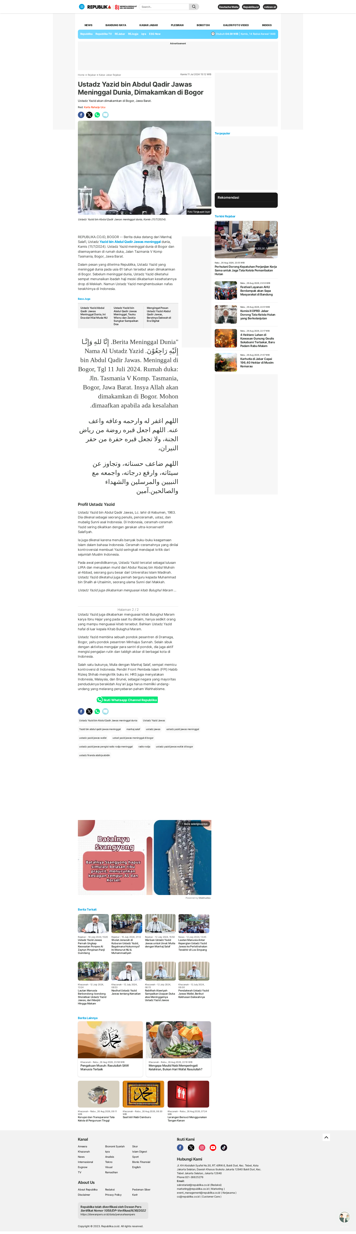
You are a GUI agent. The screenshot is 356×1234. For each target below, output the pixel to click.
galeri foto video (236, 25)
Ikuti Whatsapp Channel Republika (130, 700)
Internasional (85, 1161)
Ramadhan (111, 1172)
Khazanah (84, 1151)
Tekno (108, 1161)
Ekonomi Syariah (115, 1146)
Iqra (107, 1151)
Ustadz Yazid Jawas (154, 720)
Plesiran (177, 25)
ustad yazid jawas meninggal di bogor (133, 737)
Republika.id (250, 7)
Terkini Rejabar (225, 216)
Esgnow (83, 1167)
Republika (86, 33)
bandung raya (116, 25)
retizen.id (270, 7)
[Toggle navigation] (82, 7)
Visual (108, 1167)
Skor (135, 1146)
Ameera (82, 1146)
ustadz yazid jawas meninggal (182, 729)
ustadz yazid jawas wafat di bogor (174, 746)
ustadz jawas (153, 729)
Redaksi (110, 1189)
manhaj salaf (133, 729)
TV (79, 1172)
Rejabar (92, 74)
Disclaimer (84, 1194)
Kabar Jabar (148, 25)
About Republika (88, 1189)
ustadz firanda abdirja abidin (94, 755)
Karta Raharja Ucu (94, 107)
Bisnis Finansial (141, 1161)
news (88, 25)
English (136, 1167)
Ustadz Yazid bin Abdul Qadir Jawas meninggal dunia (108, 720)
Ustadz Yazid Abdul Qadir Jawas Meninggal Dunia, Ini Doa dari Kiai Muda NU (94, 312)
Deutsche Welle (228, 7)
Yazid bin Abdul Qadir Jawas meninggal (130, 242)
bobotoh (203, 25)
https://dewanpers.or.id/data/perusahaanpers (107, 1214)
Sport (135, 1156)
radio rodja (144, 746)
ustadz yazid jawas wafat (93, 737)
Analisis (109, 1156)
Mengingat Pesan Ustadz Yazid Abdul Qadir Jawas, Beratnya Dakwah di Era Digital (159, 314)
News (81, 1156)
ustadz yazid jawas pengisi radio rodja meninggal (106, 746)
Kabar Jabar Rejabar (110, 74)
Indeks (267, 25)
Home (81, 74)
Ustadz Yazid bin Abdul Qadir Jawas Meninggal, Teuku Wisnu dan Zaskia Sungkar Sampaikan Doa (126, 316)
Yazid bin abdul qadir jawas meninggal (100, 729)
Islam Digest (139, 1151)
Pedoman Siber (141, 1189)
